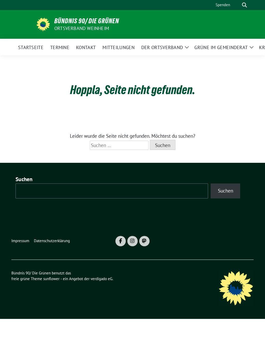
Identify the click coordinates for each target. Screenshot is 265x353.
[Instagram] (132, 241)
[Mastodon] (144, 241)
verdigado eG (101, 278)
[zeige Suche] (244, 5)
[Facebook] (120, 241)
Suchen (24, 179)
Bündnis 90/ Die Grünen (86, 21)
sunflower (51, 278)
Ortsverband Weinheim (81, 28)
